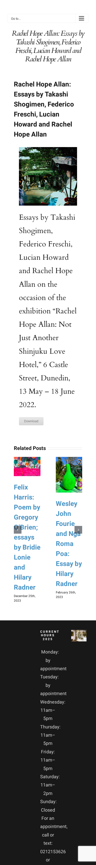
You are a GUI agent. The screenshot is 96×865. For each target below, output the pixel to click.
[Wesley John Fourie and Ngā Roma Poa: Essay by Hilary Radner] (69, 475)
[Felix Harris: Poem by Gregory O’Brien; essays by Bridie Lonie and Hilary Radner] (27, 466)
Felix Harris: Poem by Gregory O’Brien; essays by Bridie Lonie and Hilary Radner (27, 537)
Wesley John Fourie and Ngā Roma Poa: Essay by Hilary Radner (69, 544)
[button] (18, 530)
